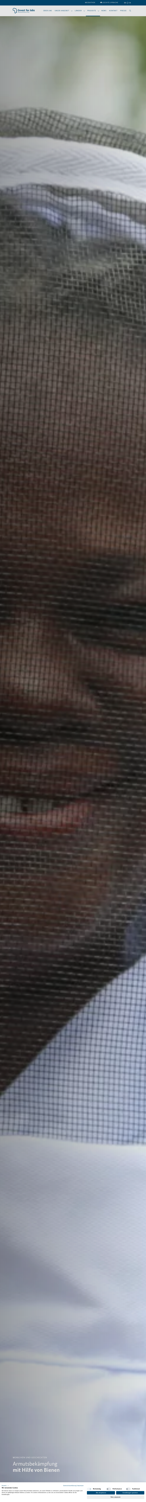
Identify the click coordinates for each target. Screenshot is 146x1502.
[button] (5, 1485)
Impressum (80, 1485)
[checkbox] (89, 1489)
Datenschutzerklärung (69, 1485)
